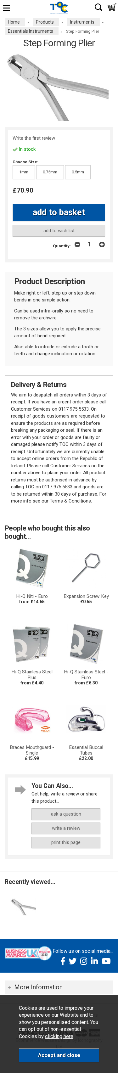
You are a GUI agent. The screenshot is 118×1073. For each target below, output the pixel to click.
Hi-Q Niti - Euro (32, 596)
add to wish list (59, 230)
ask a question (66, 814)
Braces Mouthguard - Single (32, 750)
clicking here (59, 1036)
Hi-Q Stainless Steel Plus (32, 674)
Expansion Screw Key (86, 596)
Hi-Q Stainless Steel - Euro (86, 674)
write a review (66, 828)
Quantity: (62, 245)
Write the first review (34, 138)
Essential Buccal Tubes (86, 750)
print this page (66, 842)
